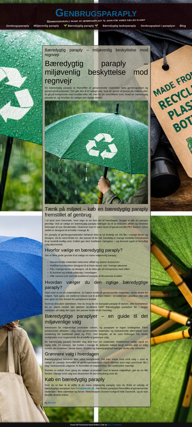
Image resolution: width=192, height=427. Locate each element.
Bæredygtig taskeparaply (119, 25)
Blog (183, 25)
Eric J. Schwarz (115, 425)
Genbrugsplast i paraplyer (158, 25)
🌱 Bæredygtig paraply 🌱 (81, 25)
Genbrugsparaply (96, 13)
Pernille (52, 402)
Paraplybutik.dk (85, 388)
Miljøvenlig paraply (46, 25)
